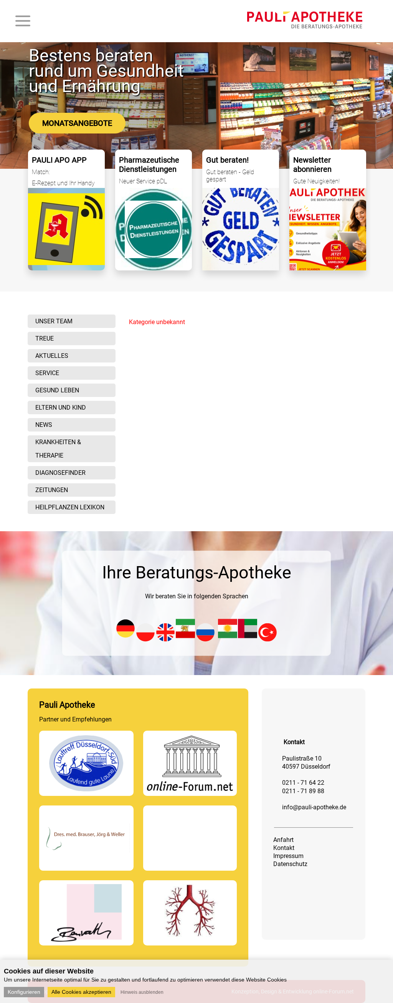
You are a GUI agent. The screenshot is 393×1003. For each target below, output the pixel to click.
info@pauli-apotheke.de (314, 807)
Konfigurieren (24, 992)
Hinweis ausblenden (142, 992)
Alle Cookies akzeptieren (81, 992)
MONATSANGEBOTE (77, 123)
